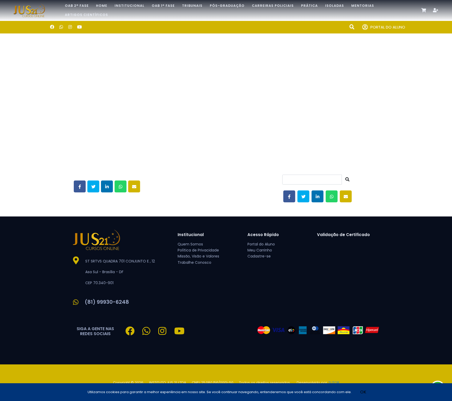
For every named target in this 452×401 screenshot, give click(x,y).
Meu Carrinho (259, 250)
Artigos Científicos (86, 15)
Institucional (129, 5)
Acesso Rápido (263, 234)
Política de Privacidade (198, 250)
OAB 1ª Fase (163, 5)
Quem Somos (190, 244)
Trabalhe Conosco (194, 262)
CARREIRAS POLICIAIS (273, 5)
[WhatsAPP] (61, 27)
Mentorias (362, 5)
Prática (309, 5)
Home (101, 5)
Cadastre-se (259, 256)
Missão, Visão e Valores (198, 256)
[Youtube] (79, 27)
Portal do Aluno (261, 244)
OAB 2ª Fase (77, 5)
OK (363, 392)
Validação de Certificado (343, 234)
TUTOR (333, 382)
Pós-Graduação (227, 5)
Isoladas (334, 5)
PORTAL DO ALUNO (387, 27)
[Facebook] (52, 27)
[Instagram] (70, 27)
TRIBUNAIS (192, 5)
